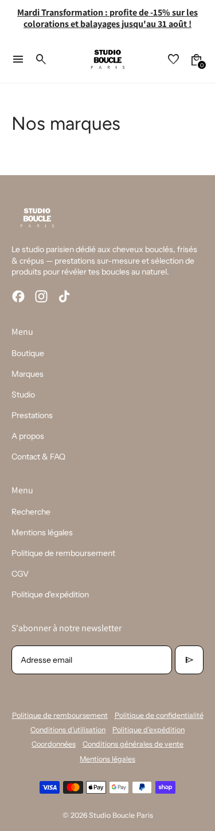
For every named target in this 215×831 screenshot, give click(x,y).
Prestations (32, 415)
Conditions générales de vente (133, 744)
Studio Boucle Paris (121, 815)
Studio (23, 394)
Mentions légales (42, 532)
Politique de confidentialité (159, 715)
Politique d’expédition (148, 729)
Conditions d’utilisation (67, 729)
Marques (27, 374)
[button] (197, 60)
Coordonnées (54, 744)
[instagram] (41, 296)
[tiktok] (64, 296)
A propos (27, 436)
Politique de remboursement (63, 553)
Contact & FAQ (38, 456)
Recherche (30, 512)
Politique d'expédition (50, 594)
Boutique (27, 353)
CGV (20, 574)
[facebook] (18, 296)
